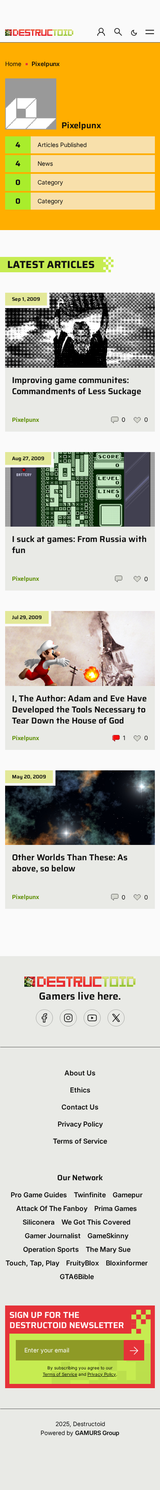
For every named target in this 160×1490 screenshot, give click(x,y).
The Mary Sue (108, 1249)
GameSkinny (107, 1235)
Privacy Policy (80, 1124)
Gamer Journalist (53, 1235)
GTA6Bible (77, 1276)
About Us (80, 1073)
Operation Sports (51, 1249)
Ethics (80, 1090)
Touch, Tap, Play (32, 1263)
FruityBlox (82, 1263)
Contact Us (80, 1107)
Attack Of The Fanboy (51, 1208)
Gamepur (128, 1194)
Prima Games (115, 1208)
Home (13, 64)
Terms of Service (80, 1141)
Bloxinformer (127, 1263)
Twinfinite (90, 1194)
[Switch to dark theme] (134, 31)
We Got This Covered (96, 1222)
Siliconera (39, 1222)
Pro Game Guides (39, 1194)
